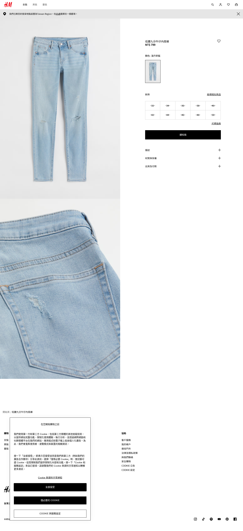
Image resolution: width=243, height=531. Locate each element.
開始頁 (6, 412)
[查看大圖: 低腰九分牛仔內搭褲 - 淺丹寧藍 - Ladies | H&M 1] (60, 109)
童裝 (44, 4)
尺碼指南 (216, 123)
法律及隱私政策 (130, 453)
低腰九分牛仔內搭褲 (22, 412)
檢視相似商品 (214, 94)
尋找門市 (126, 448)
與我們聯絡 (127, 457)
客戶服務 (126, 440)
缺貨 (147, 94)
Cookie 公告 (128, 465)
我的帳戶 (126, 444)
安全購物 (126, 461)
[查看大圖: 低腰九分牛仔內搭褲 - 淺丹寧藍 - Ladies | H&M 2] (60, 289)
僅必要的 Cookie (50, 500)
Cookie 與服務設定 (50, 513)
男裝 (35, 4)
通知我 (183, 134)
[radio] (153, 71)
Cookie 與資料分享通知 (50, 477)
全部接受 (50, 487)
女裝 (25, 4)
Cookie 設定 (128, 470)
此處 (58, 14)
